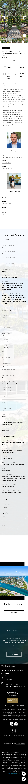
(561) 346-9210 (6, 163)
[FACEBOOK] (12, 730)
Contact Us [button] (14, 654)
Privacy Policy (20, 743)
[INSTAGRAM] (15, 730)
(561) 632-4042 (6, 203)
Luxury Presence (18, 735)
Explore (14, 612)
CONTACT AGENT (14, 222)
